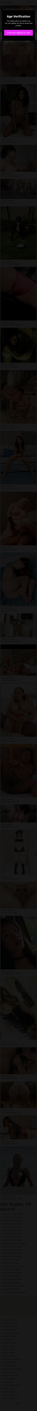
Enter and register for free (18, 33)
